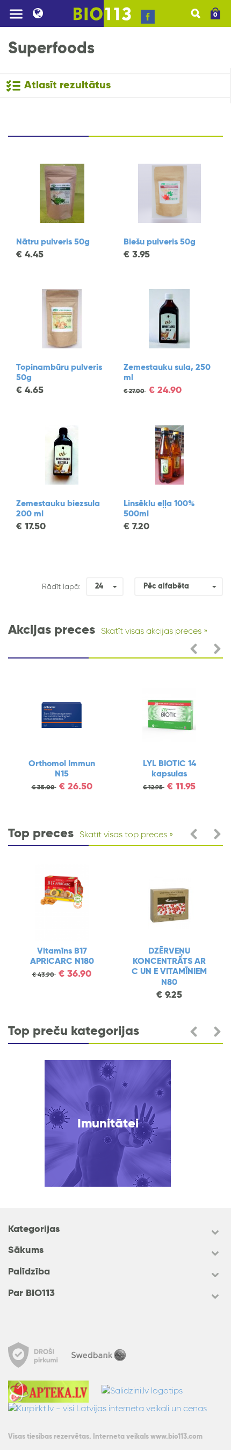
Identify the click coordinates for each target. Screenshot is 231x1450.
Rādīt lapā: (61, 587)
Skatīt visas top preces (123, 835)
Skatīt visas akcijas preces (151, 631)
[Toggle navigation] (16, 13)
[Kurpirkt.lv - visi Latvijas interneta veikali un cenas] (113, 1409)
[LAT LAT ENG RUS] (46, 13)
